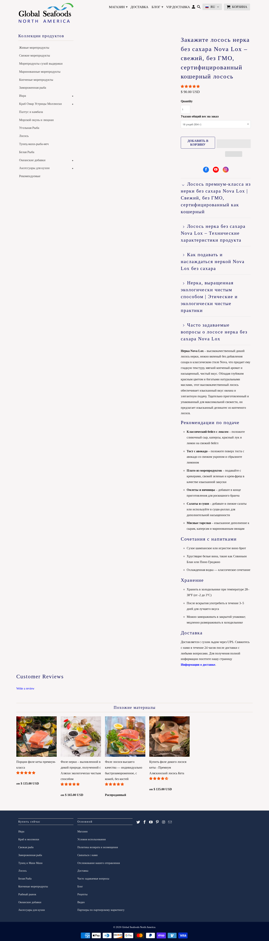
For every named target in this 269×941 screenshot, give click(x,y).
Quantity (187, 101)
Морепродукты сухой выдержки (41, 63)
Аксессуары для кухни (34, 168)
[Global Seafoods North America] (45, 13)
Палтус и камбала (31, 112)
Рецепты (82, 894)
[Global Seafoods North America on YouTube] (216, 170)
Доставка (139, 7)
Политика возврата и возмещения (97, 847)
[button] (190, 86)
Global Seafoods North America (138, 927)
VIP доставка (178, 7)
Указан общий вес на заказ (200, 116)
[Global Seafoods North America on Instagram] (226, 170)
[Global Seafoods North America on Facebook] (206, 170)
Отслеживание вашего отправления (98, 863)
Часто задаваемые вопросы (93, 878)
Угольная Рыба (29, 127)
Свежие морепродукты (34, 55)
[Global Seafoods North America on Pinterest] (157, 822)
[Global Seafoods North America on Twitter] (138, 822)
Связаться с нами (87, 855)
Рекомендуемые (29, 176)
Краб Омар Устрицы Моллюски (40, 103)
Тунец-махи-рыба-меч (34, 144)
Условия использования (91, 839)
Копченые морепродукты (36, 79)
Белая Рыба (26, 152)
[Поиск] (198, 7)
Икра (22, 95)
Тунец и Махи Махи (30, 863)
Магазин (118, 7)
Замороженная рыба (32, 87)
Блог (157, 7)
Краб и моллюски (28, 839)
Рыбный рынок (27, 894)
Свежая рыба (25, 847)
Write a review (25, 688)
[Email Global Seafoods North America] (170, 822)
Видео (81, 902)
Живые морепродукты (34, 47)
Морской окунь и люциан (36, 120)
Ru (213, 7)
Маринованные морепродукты (39, 71)
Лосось (24, 136)
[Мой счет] (193, 7)
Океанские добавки (32, 160)
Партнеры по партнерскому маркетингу (100, 909)
